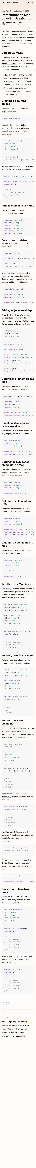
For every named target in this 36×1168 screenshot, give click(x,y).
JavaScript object (9, 63)
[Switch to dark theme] (32, 3)
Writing (15, 3)
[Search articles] (28, 3)
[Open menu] (3, 3)
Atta (8, 3)
